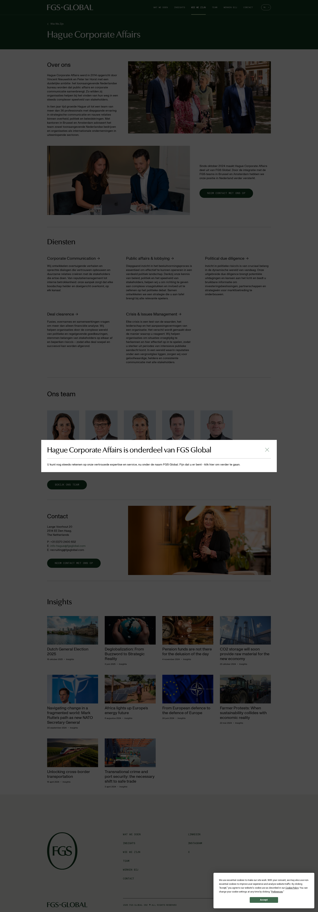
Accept (264, 900)
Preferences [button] (277, 891)
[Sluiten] (267, 450)
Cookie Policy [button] (291, 888)
